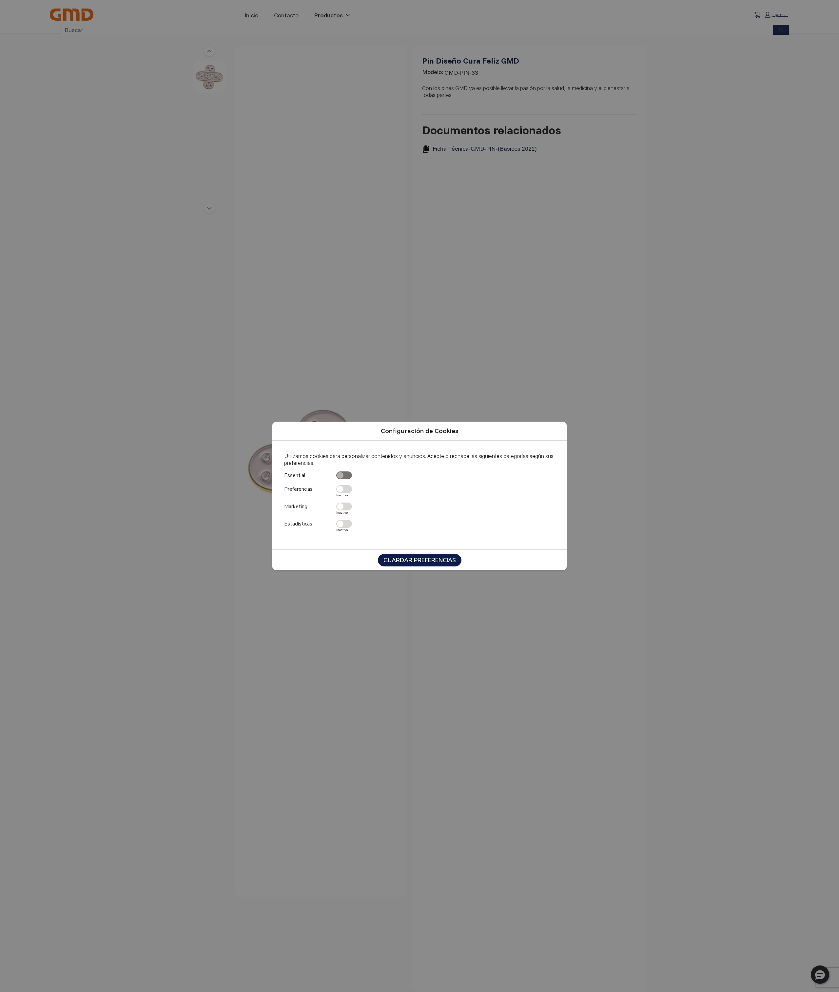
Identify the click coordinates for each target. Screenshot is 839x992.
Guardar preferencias (419, 560)
